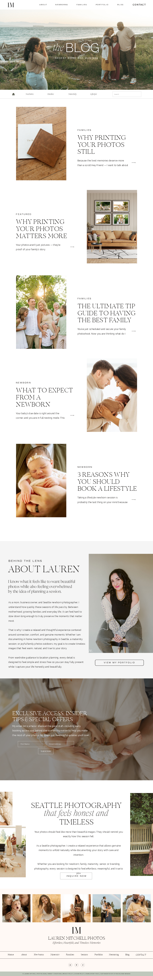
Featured (24, 214)
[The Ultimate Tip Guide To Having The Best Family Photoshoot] (41, 312)
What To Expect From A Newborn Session (44, 401)
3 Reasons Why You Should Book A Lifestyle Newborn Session (107, 489)
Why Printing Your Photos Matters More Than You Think (44, 232)
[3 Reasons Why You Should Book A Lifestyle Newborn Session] (41, 480)
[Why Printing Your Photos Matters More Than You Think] (112, 226)
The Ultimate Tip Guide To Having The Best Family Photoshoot (106, 317)
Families (84, 130)
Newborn (23, 382)
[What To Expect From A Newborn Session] (112, 395)
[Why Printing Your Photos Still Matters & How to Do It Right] (41, 143)
